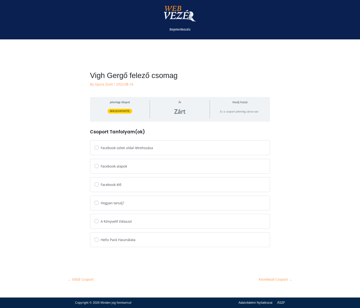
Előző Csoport (81, 279)
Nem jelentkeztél (120, 111)
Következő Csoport (275, 279)
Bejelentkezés (180, 29)
